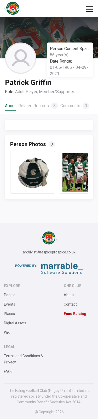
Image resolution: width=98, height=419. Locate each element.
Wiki (7, 332)
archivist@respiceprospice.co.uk (49, 252)
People (9, 295)
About (10, 105)
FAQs (8, 371)
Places (9, 314)
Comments (73, 105)
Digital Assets (15, 323)
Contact (70, 304)
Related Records (37, 105)
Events (9, 304)
